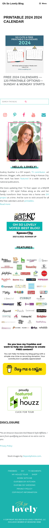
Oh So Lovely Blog (13, 3)
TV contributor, (39, 172)
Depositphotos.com (32, 456)
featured (24, 178)
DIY (22, 471)
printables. (29, 200)
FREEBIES (12, 471)
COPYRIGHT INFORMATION (24, 492)
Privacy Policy (6, 445)
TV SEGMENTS (34, 471)
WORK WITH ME (24, 478)
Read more (5, 204)
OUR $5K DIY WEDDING (24, 485)
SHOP (34, 474)
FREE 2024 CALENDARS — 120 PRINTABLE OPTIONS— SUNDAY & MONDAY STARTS (24, 80)
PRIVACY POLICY (24, 489)
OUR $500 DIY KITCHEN (24, 481)
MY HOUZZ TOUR (20, 474)
